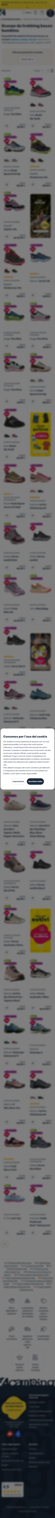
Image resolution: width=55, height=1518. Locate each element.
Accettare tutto (35, 781)
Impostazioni (18, 781)
